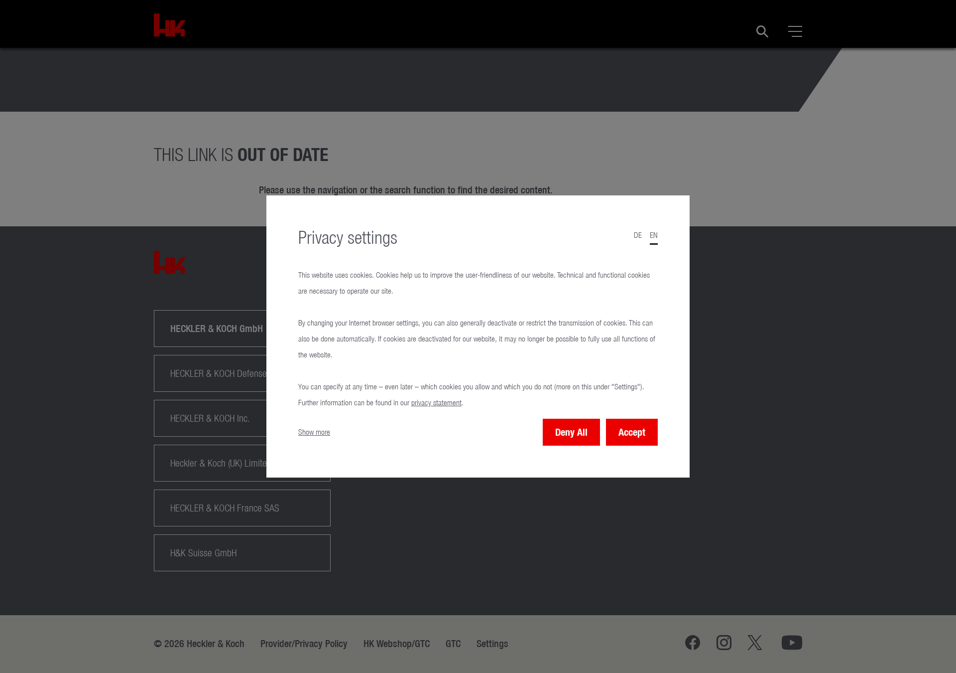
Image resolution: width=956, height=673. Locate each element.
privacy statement (436, 402)
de (638, 235)
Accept (631, 432)
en (654, 235)
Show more (314, 432)
